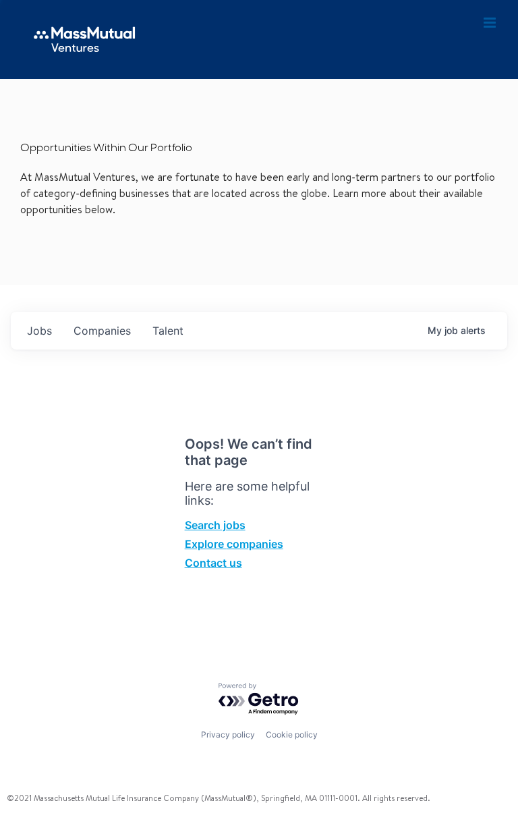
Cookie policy (292, 734)
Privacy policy (228, 734)
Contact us (213, 563)
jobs (39, 330)
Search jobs (215, 525)
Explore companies (234, 544)
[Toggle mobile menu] (491, 23)
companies (102, 330)
